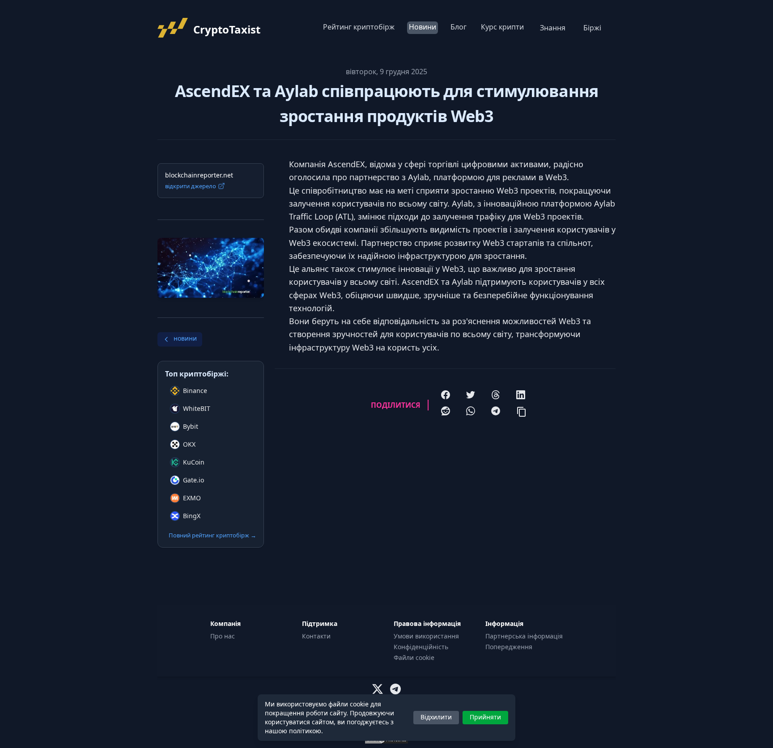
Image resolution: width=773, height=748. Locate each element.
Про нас (222, 636)
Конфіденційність (421, 646)
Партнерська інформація (524, 636)
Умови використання (426, 636)
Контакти (316, 636)
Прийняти (485, 717)
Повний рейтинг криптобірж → (212, 535)
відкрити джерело (190, 186)
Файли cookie (414, 657)
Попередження (508, 646)
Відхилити (436, 717)
